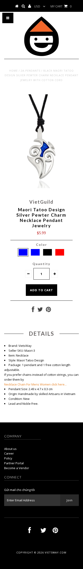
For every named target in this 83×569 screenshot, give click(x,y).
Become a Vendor (16, 468)
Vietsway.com (55, 552)
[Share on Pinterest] (48, 310)
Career (9, 453)
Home (13, 70)
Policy (8, 458)
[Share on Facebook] (33, 310)
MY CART (60, 6)
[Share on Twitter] (40, 310)
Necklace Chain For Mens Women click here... (35, 384)
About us (10, 449)
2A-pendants (30, 70)
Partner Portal (14, 463)
